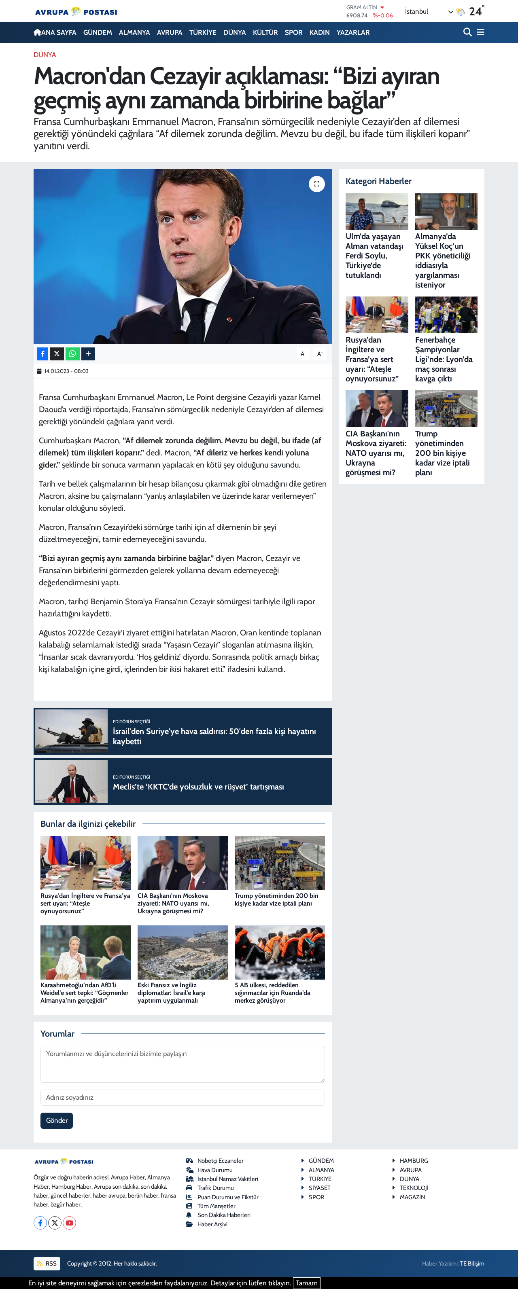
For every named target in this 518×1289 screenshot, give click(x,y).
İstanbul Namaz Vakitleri (227, 1179)
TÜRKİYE (203, 32)
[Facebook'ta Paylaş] (42, 354)
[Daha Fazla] (88, 354)
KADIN (320, 32)
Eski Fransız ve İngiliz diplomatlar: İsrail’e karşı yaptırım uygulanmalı (172, 992)
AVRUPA (170, 32)
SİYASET (320, 1188)
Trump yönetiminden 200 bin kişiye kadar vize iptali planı (276, 899)
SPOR (294, 32)
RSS (51, 1263)
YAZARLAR (353, 32)
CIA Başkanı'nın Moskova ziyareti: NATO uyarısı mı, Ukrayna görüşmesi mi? (173, 903)
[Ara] (468, 32)
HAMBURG (414, 1160)
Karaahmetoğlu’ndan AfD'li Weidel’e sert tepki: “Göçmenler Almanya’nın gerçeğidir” (84, 992)
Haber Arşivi (212, 1224)
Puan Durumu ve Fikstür (228, 1197)
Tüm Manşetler (216, 1206)
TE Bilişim (472, 1263)
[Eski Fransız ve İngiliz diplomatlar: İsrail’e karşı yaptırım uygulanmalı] (183, 952)
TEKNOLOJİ (414, 1188)
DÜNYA (234, 32)
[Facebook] (40, 1223)
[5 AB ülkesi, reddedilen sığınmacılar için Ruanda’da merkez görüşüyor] (280, 952)
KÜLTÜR (265, 32)
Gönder (57, 1120)
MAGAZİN (412, 1197)
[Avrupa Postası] (76, 11)
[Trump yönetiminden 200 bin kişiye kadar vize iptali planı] (280, 862)
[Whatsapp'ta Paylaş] (73, 354)
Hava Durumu (215, 1170)
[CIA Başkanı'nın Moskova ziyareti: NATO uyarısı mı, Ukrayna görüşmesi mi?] (183, 862)
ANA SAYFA (58, 32)
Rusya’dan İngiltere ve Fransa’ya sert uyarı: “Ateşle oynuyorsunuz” (85, 903)
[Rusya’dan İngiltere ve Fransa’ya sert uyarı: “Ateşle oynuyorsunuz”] (85, 862)
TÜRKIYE (320, 1179)
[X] (55, 1223)
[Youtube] (69, 1223)
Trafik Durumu (215, 1188)
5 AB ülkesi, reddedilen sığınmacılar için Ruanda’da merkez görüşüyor (272, 992)
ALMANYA (134, 32)
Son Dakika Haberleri (224, 1215)
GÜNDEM (97, 32)
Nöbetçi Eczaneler (220, 1160)
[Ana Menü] (479, 32)
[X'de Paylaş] (57, 354)
